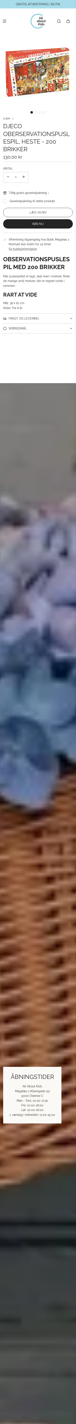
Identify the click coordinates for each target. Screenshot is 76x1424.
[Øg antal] (23, 177)
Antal (8, 168)
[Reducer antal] (8, 177)
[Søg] (59, 21)
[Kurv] (68, 21)
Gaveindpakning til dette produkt (32, 201)
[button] (31, 112)
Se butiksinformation (23, 249)
